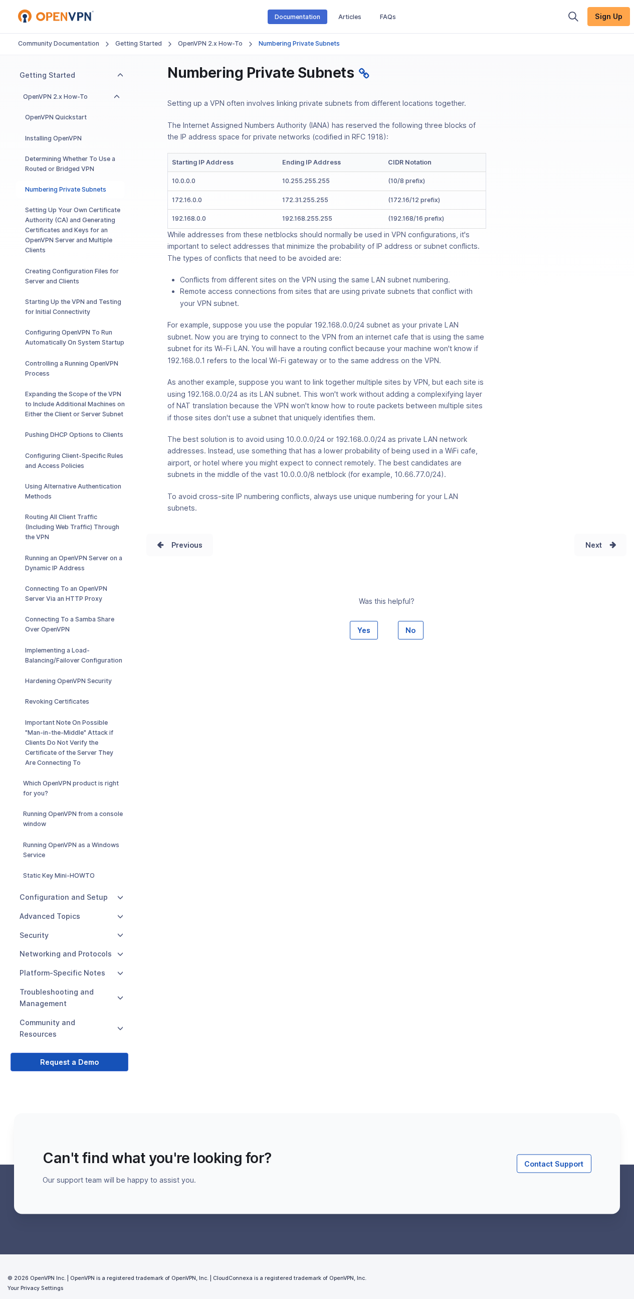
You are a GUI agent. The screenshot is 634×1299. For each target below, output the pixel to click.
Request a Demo (69, 1062)
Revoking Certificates (57, 701)
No (410, 630)
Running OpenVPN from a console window (73, 819)
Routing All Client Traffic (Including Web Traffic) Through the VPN (72, 527)
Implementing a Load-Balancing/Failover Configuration (73, 655)
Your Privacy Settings (35, 1288)
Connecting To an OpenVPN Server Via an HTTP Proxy (66, 593)
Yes (363, 630)
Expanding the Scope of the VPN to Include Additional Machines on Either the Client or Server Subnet (75, 404)
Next (593, 545)
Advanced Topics (50, 916)
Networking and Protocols (66, 953)
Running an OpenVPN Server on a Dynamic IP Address (73, 563)
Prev (179, 545)
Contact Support (553, 1163)
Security (34, 935)
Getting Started (138, 43)
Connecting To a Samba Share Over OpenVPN (69, 624)
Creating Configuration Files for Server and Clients (72, 276)
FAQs (388, 17)
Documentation (297, 17)
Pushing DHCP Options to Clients (74, 434)
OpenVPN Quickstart (56, 117)
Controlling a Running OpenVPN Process (71, 368)
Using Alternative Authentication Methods (73, 491)
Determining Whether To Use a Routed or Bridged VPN (70, 164)
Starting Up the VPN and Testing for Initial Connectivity (73, 306)
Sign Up (608, 16)
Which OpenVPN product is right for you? (71, 788)
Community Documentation (58, 43)
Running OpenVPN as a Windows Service (71, 850)
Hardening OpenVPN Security (68, 681)
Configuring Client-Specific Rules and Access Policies (74, 460)
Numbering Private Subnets (65, 189)
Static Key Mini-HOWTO (59, 875)
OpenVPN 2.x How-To (210, 43)
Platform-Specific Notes (62, 972)
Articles (349, 17)
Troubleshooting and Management (57, 998)
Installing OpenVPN (53, 138)
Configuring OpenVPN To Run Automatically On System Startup (74, 337)
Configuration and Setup (64, 897)
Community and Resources (47, 1028)
